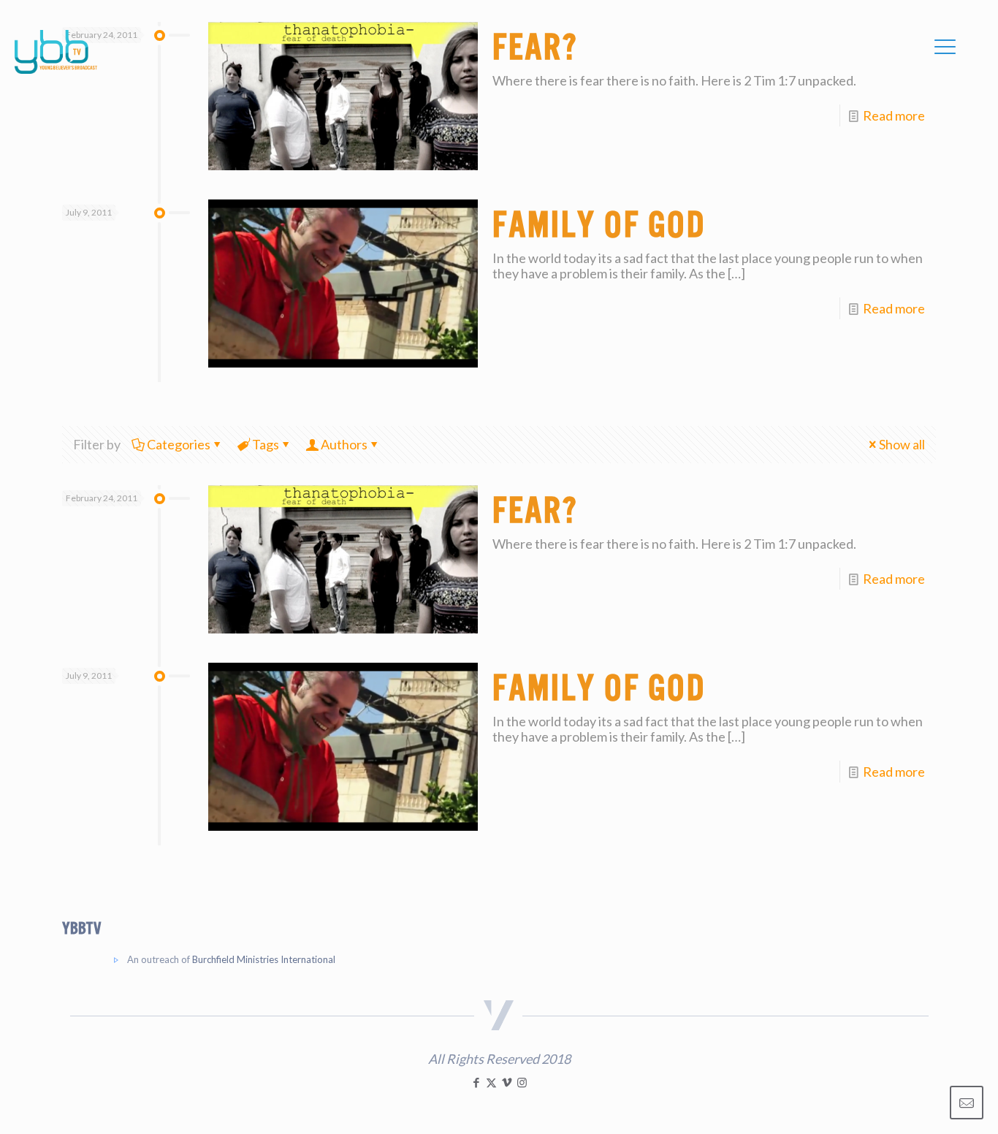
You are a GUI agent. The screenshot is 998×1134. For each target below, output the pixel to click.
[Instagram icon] (522, 1082)
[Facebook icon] (476, 1082)
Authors (344, 444)
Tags (265, 444)
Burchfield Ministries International (263, 959)
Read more (894, 115)
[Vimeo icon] (506, 1082)
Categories (178, 444)
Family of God (599, 225)
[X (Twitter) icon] (491, 1082)
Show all (902, 444)
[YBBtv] (56, 52)
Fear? (535, 511)
